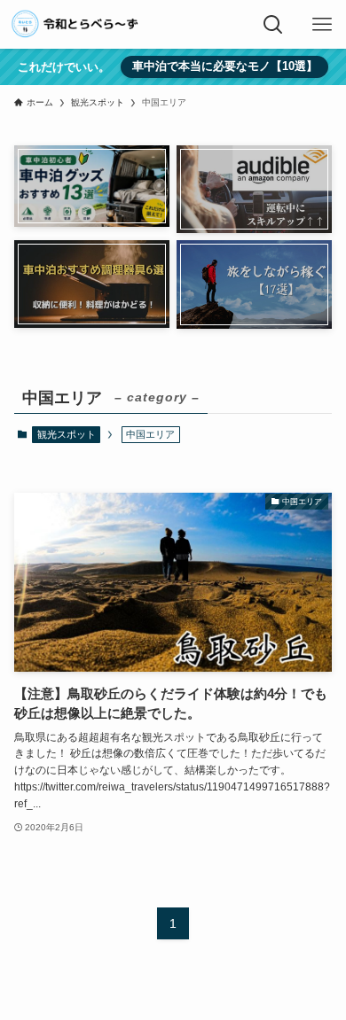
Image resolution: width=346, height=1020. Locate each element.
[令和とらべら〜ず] (76, 24)
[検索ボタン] (272, 24)
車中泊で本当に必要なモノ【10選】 (225, 66)
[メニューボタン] (321, 24)
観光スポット (66, 434)
